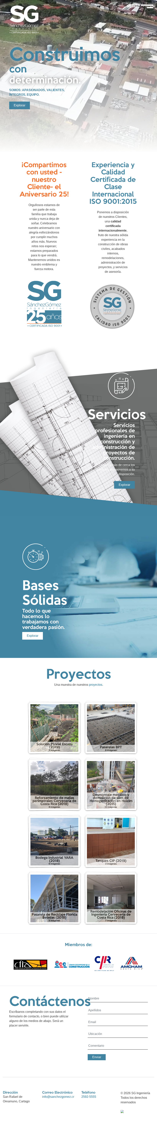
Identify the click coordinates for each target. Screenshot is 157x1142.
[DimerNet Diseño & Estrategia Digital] (122, 1111)
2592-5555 (88, 1096)
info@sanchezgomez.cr (58, 1096)
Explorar (19, 105)
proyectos (95, 684)
